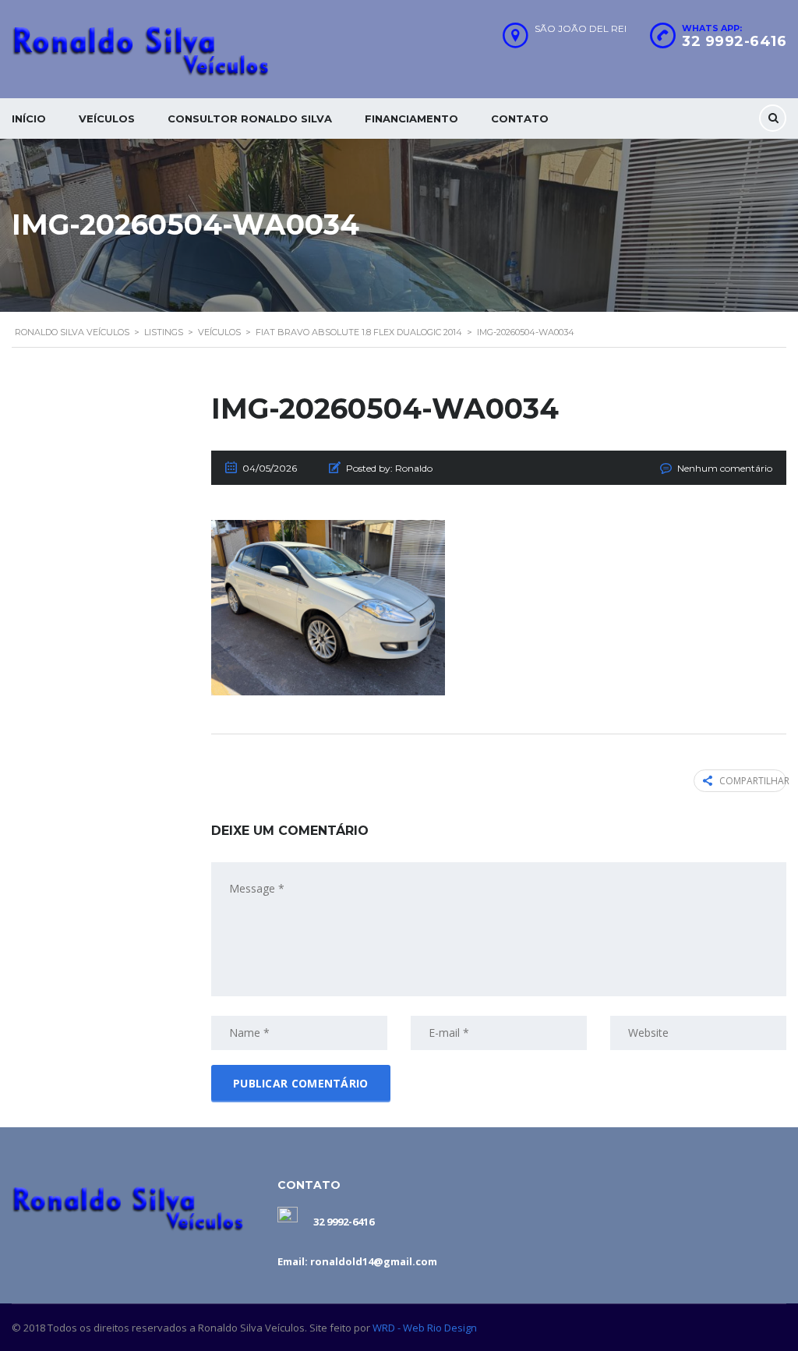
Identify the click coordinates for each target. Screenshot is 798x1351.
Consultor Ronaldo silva (250, 118)
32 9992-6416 (734, 41)
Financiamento (411, 118)
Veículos (107, 118)
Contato (520, 118)
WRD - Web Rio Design (425, 1328)
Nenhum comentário (724, 468)
